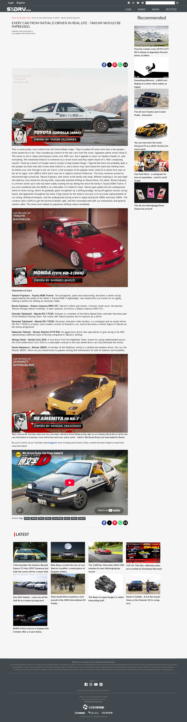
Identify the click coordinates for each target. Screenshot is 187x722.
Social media (21, 18)
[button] (104, 64)
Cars (128, 9)
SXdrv (48, 518)
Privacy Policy (83, 690)
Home (14, 18)
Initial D (82, 518)
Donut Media (57, 518)
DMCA (106, 690)
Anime (74, 518)
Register (21, 3)
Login (11, 3)
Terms (91, 690)
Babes (142, 9)
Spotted (171, 9)
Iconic (67, 518)
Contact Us (99, 690)
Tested (33, 518)
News (155, 9)
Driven (41, 518)
